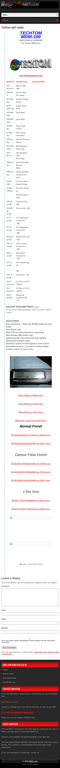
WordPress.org (9, 682)
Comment (5, 586)
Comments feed (9, 678)
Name (4, 610)
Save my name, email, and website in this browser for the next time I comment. (28, 641)
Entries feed (8, 674)
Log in (5, 670)
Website (4, 628)
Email (4, 619)
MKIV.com (33, 761)
